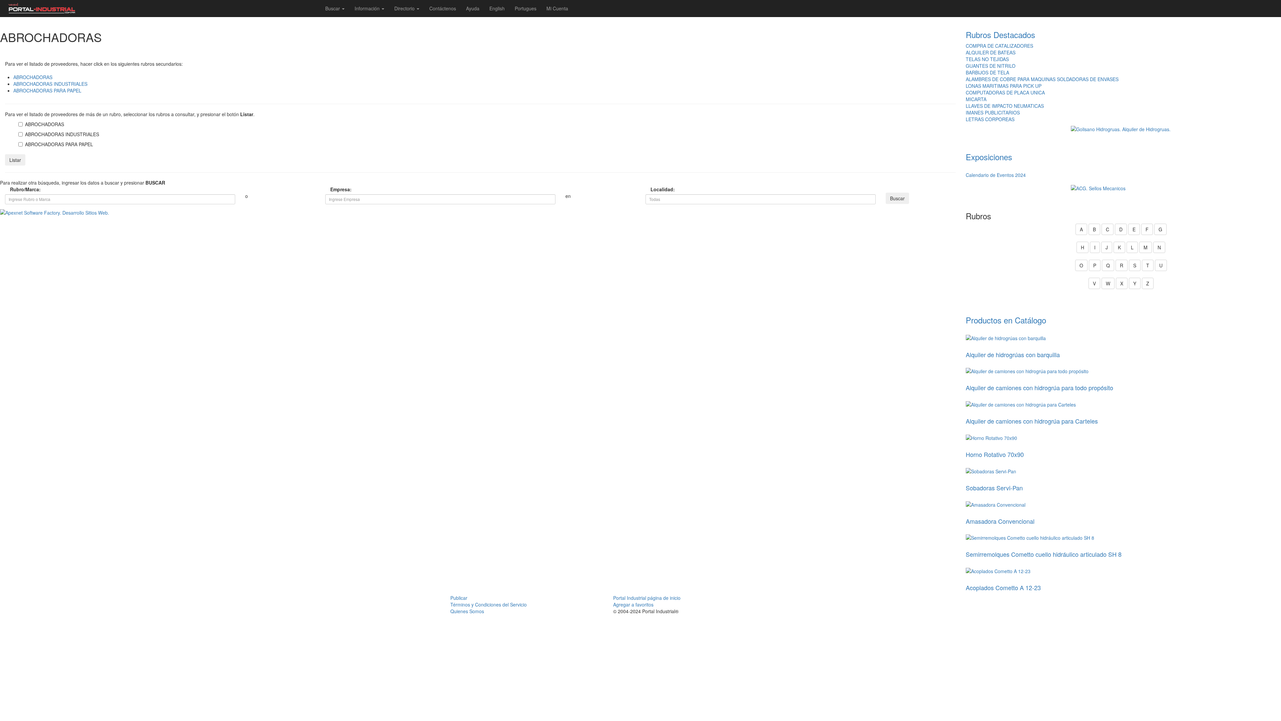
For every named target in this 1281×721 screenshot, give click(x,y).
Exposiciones (989, 157)
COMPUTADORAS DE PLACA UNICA (1005, 92)
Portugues (525, 8)
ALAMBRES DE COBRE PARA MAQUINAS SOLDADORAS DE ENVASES (1042, 79)
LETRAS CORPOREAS (990, 119)
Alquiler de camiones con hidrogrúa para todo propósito (1039, 387)
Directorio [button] (405, 8)
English (497, 8)
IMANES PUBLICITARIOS (993, 112)
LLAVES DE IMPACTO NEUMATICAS (1005, 105)
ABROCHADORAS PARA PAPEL (47, 90)
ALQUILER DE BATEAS (990, 52)
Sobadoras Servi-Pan (994, 487)
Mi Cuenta (557, 8)
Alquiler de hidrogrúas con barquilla (1013, 354)
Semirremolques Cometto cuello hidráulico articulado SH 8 (1044, 554)
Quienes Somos (467, 611)
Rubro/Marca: (25, 189)
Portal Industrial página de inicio (647, 597)
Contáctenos (442, 8)
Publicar (458, 597)
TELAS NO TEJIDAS (987, 59)
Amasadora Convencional (1000, 521)
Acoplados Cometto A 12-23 (1003, 587)
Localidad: (663, 189)
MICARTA (976, 99)
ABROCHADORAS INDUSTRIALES (50, 83)
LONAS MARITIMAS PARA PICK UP (1003, 85)
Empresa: (341, 189)
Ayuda (472, 8)
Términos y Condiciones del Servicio (488, 604)
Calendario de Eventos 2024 (996, 175)
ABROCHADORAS (32, 77)
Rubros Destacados (1000, 34)
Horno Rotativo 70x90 (995, 454)
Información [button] (368, 8)
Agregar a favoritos (633, 604)
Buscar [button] (333, 8)
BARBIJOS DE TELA (987, 72)
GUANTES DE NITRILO (990, 65)
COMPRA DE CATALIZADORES (999, 45)
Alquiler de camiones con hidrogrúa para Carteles (1032, 421)
